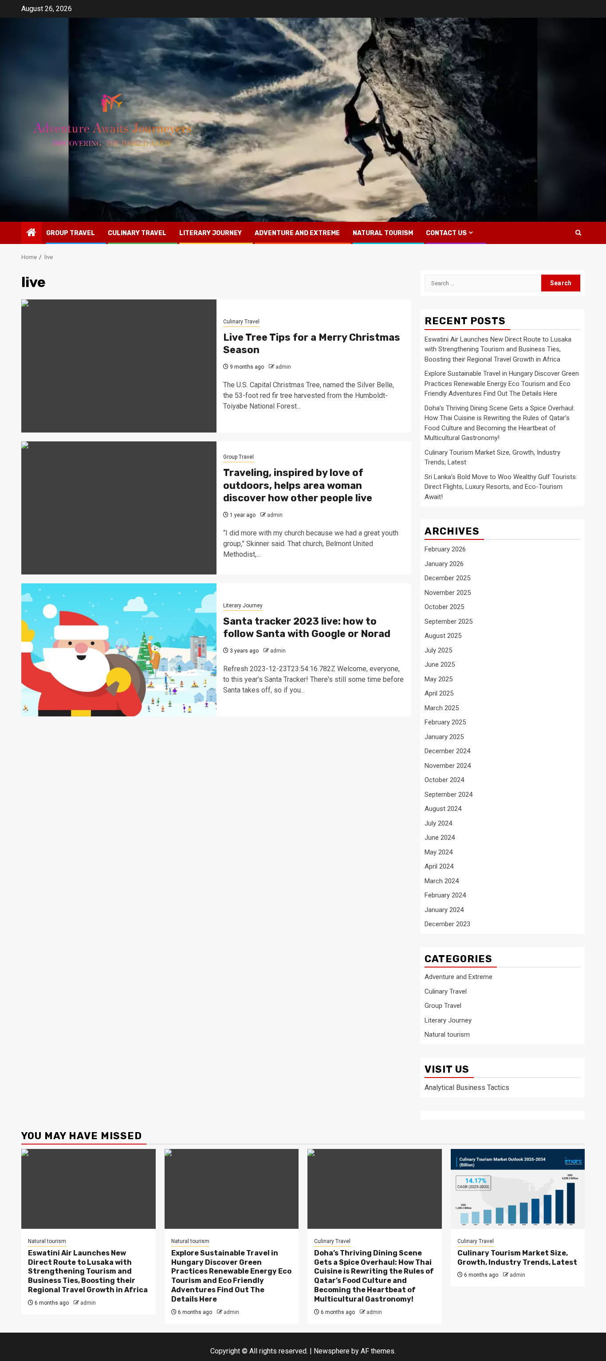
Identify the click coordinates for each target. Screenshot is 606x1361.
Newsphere (332, 1351)
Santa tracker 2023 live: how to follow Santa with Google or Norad (306, 627)
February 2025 (445, 722)
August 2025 (443, 636)
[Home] (31, 233)
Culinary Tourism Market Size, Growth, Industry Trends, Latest (517, 1258)
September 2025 (448, 621)
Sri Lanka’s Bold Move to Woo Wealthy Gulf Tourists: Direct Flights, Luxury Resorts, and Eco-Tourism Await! (501, 487)
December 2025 (447, 578)
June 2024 (440, 838)
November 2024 (448, 766)
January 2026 (444, 564)
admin (283, 367)
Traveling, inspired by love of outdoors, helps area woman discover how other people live (297, 485)
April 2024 (439, 866)
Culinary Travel (137, 233)
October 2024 (444, 780)
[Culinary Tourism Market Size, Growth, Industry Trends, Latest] (518, 1189)
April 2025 (439, 693)
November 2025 (448, 593)
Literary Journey (210, 233)
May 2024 (439, 852)
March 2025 (442, 708)
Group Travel (70, 233)
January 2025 (444, 737)
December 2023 (447, 924)
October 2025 (444, 607)
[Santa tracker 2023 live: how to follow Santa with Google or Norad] (118, 649)
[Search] (578, 232)
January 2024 (444, 910)
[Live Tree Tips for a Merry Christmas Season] (118, 366)
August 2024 (443, 809)
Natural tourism (383, 233)
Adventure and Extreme (297, 233)
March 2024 (442, 881)
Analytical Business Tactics (467, 1087)
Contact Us (446, 233)
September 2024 (448, 795)
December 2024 (447, 751)
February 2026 (445, 549)
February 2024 (445, 895)
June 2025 (440, 665)
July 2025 (438, 650)
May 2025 (439, 679)
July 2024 (438, 823)
